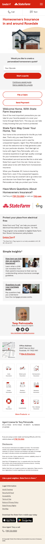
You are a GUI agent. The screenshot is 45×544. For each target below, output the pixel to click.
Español (5, 4)
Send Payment (22, 103)
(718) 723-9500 (18, 196)
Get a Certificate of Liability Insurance (22, 333)
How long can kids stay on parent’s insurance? (14, 261)
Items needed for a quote (23, 85)
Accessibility (6, 496)
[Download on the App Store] (9, 520)
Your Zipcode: (10, 68)
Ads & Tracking (7, 489)
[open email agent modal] (22, 330)
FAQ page (37, 196)
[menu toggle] (41, 4)
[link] (23, 4)
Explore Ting (8, 237)
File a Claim (22, 95)
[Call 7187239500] (18, 329)
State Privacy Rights (9, 505)
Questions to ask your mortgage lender (13, 287)
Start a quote (22, 76)
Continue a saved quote (22, 82)
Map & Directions (28, 354)
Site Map (5, 509)
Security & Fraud (8, 493)
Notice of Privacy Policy (10, 502)
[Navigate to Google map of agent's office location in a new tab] (27, 329)
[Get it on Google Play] (25, 520)
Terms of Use (6, 499)
